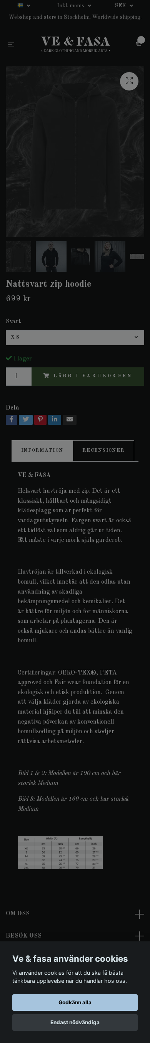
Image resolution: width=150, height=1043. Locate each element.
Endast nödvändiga (75, 1022)
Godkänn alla (75, 1002)
